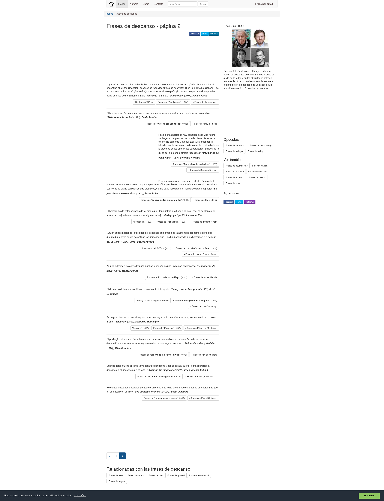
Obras (146, 4)
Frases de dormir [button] (136, 475)
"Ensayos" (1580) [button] (140, 328)
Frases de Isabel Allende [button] (205, 277)
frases (109, 13)
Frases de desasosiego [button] (261, 145)
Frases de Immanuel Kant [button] (204, 221)
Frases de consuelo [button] (257, 171)
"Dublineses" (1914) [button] (144, 102)
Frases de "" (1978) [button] (163, 354)
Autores (134, 4)
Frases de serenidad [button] (199, 475)
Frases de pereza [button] (257, 177)
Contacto (158, 4)
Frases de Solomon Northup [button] (203, 169)
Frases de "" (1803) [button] (171, 221)
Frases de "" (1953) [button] (195, 164)
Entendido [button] (369, 495)
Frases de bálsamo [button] (234, 171)
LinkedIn (214, 33)
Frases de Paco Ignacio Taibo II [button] (202, 376)
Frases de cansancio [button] (235, 145)
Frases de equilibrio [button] (234, 177)
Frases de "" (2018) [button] (159, 376)
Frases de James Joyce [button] (205, 102)
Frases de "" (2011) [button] (167, 277)
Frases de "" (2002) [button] (164, 398)
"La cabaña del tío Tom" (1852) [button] (156, 248)
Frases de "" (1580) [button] (167, 328)
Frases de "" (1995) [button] (167, 123)
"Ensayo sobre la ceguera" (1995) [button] (152, 300)
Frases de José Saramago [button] (204, 306)
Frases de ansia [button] (259, 165)
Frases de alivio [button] (115, 475)
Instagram (250, 201)
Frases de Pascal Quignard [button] (204, 398)
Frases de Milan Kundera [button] (205, 354)
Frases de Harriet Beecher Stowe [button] (201, 254)
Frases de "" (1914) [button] (173, 102)
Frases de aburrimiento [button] (236, 165)
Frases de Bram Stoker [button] (206, 199)
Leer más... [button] (80, 495)
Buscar (203, 3)
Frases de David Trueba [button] (205, 123)
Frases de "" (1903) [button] (165, 199)
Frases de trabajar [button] (234, 151)
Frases (121, 4)
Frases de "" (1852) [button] (196, 248)
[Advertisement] (161, 59)
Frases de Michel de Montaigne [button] (202, 328)
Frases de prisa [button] (232, 183)
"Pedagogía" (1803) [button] (142, 221)
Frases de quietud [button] (176, 475)
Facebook (194, 33)
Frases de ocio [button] (156, 475)
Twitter (204, 33)
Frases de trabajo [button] (256, 151)
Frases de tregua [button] (116, 481)
